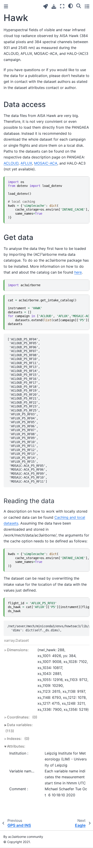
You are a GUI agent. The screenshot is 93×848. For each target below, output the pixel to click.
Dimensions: (18, 650)
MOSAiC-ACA (45, 163)
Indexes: (18, 738)
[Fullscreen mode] (62, 6)
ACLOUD (11, 163)
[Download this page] (54, 6)
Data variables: (19, 728)
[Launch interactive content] (45, 6)
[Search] (78, 5)
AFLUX (26, 163)
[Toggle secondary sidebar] (87, 6)
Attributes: (16, 746)
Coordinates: (22, 717)
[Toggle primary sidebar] (6, 6)
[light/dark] (70, 5)
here (78, 272)
